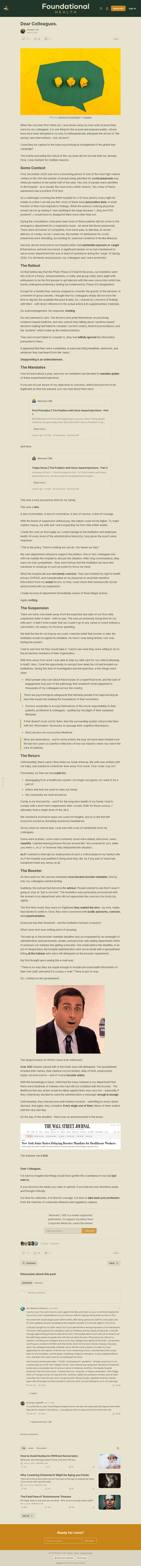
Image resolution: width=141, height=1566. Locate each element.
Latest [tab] (31, 1448)
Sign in (132, 8)
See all (26, 1515)
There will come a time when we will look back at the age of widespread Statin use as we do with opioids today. (57, 1480)
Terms (76, 1553)
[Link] (16, 168)
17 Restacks (54, 1243)
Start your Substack (65, 1558)
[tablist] (32, 1283)
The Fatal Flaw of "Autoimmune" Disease (45, 1496)
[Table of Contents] (3, 783)
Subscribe (118, 8)
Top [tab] (23, 1448)
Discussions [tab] (41, 1448)
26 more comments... (29, 1434)
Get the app (81, 1558)
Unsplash (87, 117)
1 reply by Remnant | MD (41, 1422)
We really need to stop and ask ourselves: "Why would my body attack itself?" (57, 1500)
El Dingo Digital (33, 1402)
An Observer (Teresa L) (37, 1308)
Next (112, 1263)
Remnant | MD (33, 30)
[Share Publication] (107, 8)
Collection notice (86, 1553)
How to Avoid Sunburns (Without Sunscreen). (49, 1455)
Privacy (70, 1553)
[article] (70, 1461)
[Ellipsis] (119, 1308)
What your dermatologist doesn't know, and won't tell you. (48, 1459)
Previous (30, 1263)
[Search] (101, 8)
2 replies (33, 1393)
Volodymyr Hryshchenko (69, 117)
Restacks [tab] (39, 1283)
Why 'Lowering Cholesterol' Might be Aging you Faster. (55, 1475)
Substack (59, 1563)
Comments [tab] (27, 1283)
